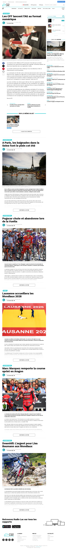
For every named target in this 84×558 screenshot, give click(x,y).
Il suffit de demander (36, 536)
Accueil (18, 535)
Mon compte (61, 1)
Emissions (14, 8)
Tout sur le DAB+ (47, 8)
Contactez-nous (20, 540)
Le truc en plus (50, 540)
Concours (34, 8)
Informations (34, 539)
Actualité (20, 8)
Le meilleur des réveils (36, 535)
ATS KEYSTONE (10, 23)
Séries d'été (27, 8)
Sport (49, 539)
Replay (41, 4)
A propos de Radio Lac (21, 539)
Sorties (39, 8)
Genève (49, 535)
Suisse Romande (51, 536)
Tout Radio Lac (35, 540)
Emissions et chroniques (22, 536)
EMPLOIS (18, 541)
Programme (34, 4)
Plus (53, 8)
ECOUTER (26, 4)
